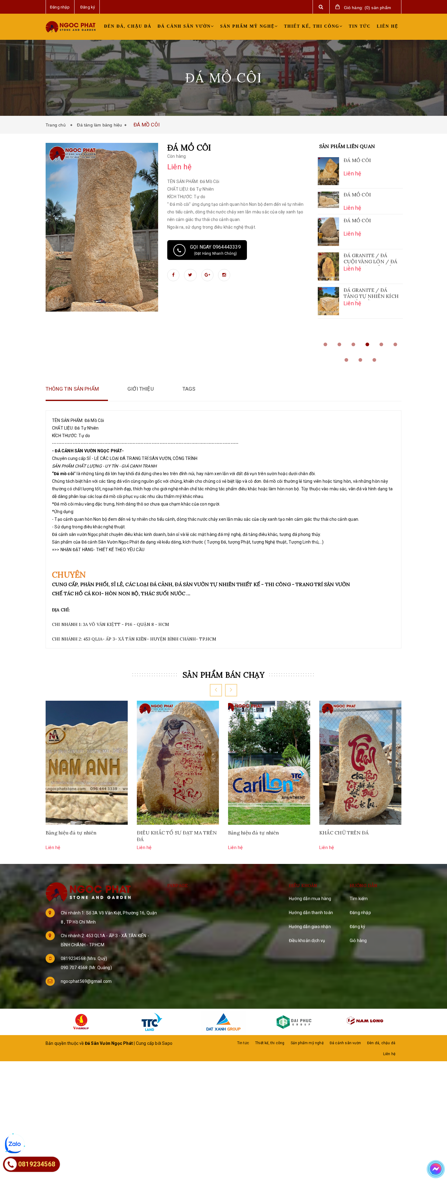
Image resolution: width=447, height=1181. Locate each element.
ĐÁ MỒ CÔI (357, 160)
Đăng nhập (360, 912)
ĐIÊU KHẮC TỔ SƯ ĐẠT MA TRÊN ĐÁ (177, 836)
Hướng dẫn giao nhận (310, 926)
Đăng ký (357, 926)
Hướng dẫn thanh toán (311, 912)
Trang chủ (57, 125)
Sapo (167, 1043)
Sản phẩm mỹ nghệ (247, 26)
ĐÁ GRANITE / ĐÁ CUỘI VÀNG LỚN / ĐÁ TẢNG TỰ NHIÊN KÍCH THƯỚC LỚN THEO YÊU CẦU (371, 259)
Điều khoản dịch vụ (307, 940)
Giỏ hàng (358, 940)
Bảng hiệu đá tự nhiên (71, 833)
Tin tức (360, 26)
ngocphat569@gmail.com (86, 981)
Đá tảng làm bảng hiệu (99, 125)
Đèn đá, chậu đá (127, 26)
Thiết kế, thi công (311, 26)
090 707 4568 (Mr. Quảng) (86, 967)
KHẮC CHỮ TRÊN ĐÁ (344, 833)
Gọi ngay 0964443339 (215, 250)
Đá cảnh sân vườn (184, 26)
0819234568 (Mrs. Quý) (84, 958)
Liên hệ (387, 26)
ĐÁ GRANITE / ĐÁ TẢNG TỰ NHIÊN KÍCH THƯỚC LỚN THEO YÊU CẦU (371, 293)
